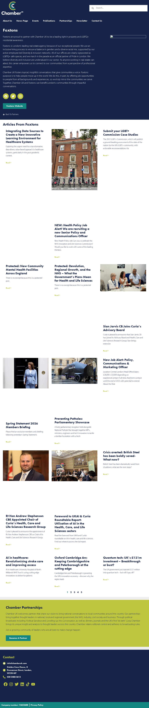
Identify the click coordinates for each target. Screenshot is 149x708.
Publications (49, 20)
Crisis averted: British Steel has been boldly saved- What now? (121, 455)
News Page (22, 20)
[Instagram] (11, 684)
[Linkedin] (22, 684)
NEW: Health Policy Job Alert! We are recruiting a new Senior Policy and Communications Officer (72, 230)
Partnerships (66, 20)
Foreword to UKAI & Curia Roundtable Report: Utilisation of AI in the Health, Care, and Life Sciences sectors (73, 523)
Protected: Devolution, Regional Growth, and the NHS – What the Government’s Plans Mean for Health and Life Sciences (73, 273)
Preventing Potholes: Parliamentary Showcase (72, 420)
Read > (8, 163)
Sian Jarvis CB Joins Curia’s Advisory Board (122, 328)
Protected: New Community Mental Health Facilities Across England (25, 269)
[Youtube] (33, 684)
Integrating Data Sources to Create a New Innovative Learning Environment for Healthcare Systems (24, 136)
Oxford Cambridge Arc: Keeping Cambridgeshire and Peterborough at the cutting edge (72, 563)
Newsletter (82, 20)
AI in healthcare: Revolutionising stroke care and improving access (24, 561)
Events (35, 20)
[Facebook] (5, 684)
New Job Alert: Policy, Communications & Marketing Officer (118, 363)
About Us (7, 20)
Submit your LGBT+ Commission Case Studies (120, 133)
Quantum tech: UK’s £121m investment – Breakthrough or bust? (122, 561)
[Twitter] (16, 684)
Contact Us (97, 20)
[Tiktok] (27, 684)
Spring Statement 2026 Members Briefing (22, 425)
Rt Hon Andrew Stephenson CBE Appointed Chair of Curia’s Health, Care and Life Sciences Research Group (26, 521)
